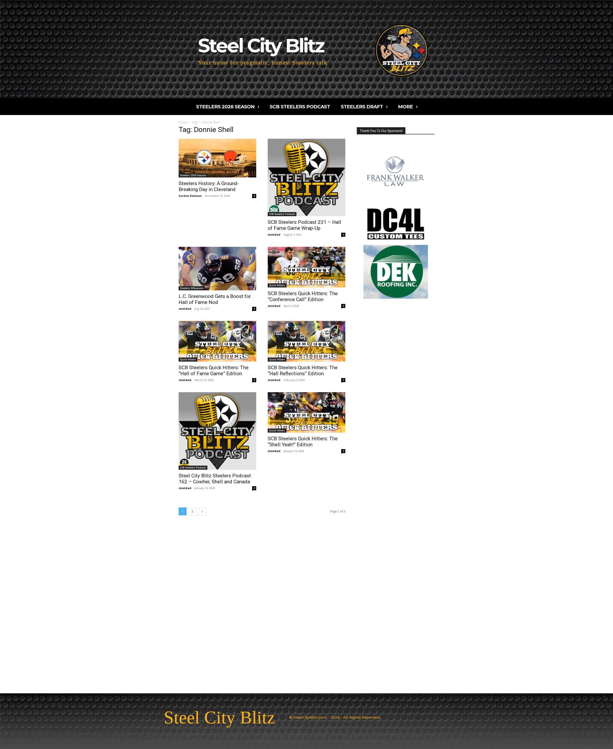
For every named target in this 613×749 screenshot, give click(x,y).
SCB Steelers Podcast (282, 214)
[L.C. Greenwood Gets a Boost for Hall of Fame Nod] (217, 268)
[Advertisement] (395, 498)
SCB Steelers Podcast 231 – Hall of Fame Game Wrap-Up (304, 225)
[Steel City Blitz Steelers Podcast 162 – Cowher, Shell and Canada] (217, 431)
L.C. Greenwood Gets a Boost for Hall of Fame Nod (215, 299)
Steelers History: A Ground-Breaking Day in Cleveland (209, 186)
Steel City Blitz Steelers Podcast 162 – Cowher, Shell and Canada (215, 479)
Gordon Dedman (190, 196)
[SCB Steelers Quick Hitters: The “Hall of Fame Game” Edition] (217, 341)
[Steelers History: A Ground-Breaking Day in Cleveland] (217, 158)
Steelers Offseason (191, 288)
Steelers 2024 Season (193, 175)
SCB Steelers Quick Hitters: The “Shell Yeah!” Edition (303, 441)
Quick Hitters (277, 285)
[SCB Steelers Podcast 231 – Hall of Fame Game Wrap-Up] (306, 177)
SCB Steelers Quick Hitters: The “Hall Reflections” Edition (303, 370)
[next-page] (202, 511)
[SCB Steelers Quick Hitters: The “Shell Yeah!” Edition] (306, 412)
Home (183, 122)
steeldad (274, 234)
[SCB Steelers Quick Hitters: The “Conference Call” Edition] (306, 267)
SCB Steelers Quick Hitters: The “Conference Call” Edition (303, 296)
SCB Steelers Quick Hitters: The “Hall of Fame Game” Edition (214, 370)
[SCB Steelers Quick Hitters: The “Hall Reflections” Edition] (306, 341)
